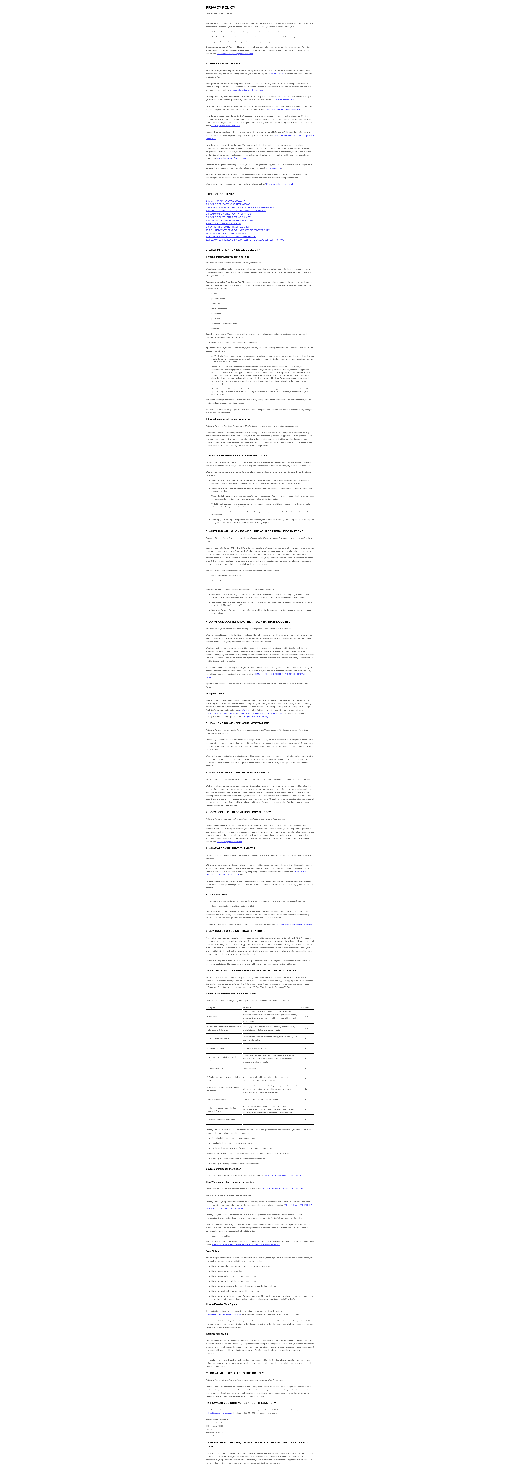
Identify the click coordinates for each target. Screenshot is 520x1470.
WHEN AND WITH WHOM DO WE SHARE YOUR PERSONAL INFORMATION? (246, 1245)
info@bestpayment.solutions (229, 842)
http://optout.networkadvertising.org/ (221, 713)
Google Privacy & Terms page (256, 716)
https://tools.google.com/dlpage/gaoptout (269, 707)
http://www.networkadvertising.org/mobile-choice (261, 713)
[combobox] (515, 1468)
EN (515, 1468)
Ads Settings (244, 710)
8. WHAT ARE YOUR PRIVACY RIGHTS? (223, 224)
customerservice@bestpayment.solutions (235, 53)
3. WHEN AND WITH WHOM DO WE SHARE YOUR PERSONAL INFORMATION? (241, 207)
